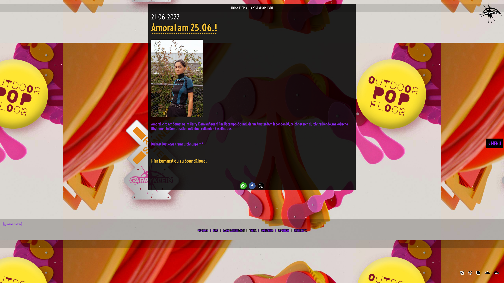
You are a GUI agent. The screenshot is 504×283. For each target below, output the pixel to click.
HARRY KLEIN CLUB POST (234, 230)
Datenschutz (300, 230)
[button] (243, 185)
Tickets (253, 230)
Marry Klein (267, 230)
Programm (203, 230)
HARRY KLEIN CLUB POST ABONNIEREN (252, 8)
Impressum (283, 230)
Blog (215, 230)
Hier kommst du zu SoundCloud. (179, 161)
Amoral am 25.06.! (184, 27)
